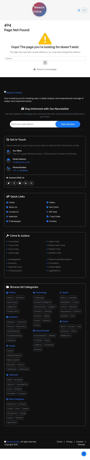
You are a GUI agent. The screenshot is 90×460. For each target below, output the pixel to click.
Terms (59, 441)
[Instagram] (31, 183)
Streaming (49, 345)
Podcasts (37, 349)
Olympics (73, 307)
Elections (20, 297)
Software (38, 311)
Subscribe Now (68, 124)
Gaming (48, 311)
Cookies (79, 441)
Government (12, 302)
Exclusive (22, 393)
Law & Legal (13, 252)
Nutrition (11, 364)
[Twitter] (8, 183)
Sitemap (81, 444)
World (63, 326)
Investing (11, 340)
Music (47, 340)
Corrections (54, 263)
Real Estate (21, 326)
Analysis (18, 389)
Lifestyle (22, 404)
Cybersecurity (39, 307)
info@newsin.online (21, 162)
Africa (73, 331)
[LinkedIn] (25, 183)
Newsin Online (13, 441)
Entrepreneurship (14, 335)
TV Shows (38, 340)
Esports (77, 311)
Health (10, 351)
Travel (9, 408)
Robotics (46, 320)
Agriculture (11, 422)
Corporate (21, 322)
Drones (37, 325)
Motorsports (66, 311)
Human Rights (55, 267)
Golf (72, 316)
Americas (64, 331)
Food (17, 408)
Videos (52, 202)
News (9, 379)
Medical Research (14, 355)
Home (12, 202)
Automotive (12, 413)
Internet (37, 316)
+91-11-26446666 (20, 170)
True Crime (13, 245)
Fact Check (53, 207)
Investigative (22, 384)
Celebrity (37, 345)
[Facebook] (14, 183)
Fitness (21, 364)
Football (72, 297)
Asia (79, 326)
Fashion (25, 408)
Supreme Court (15, 267)
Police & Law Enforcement (60, 259)
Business (10, 322)
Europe (71, 326)
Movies (52, 335)
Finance (10, 326)
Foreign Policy (13, 311)
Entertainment (40, 335)
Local (9, 389)
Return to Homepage (46, 69)
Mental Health (13, 360)
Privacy (69, 441)
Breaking (18, 379)
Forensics (12, 263)
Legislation (11, 307)
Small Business (13, 331)
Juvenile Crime (55, 252)
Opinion (10, 384)
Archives (53, 221)
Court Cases (13, 249)
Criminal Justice (15, 270)
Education (11, 404)
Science (37, 320)
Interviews (11, 393)
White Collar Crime (57, 245)
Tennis (63, 307)
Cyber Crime (54, 241)
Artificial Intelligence (42, 302)
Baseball (64, 316)
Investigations (14, 259)
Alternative (23, 369)
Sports (63, 297)
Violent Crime (54, 249)
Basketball (65, 302)
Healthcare (11, 369)
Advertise (13, 216)
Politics (10, 297)
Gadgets (51, 307)
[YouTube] (19, 183)
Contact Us (14, 212)
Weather (19, 418)
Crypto (10, 418)
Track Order (55, 216)
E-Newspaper (15, 221)
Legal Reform (54, 270)
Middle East (65, 335)
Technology (39, 297)
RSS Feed (53, 212)
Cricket (75, 302)
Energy (23, 413)
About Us (13, 207)
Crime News (13, 241)
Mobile (46, 316)
